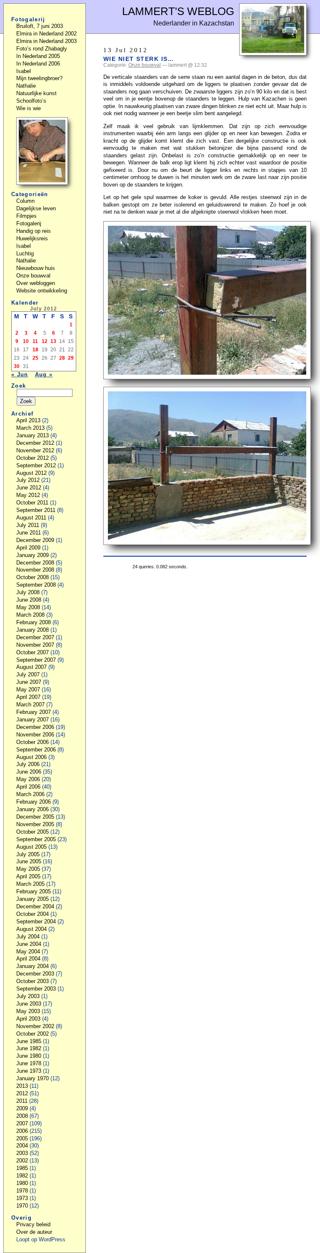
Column (25, 201)
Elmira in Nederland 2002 (46, 33)
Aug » (44, 374)
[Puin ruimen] (273, 53)
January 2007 (32, 719)
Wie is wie (28, 108)
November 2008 (35, 570)
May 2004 (28, 951)
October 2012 (32, 458)
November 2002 (35, 1026)
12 (45, 341)
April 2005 (28, 876)
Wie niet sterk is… (138, 58)
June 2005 (28, 861)
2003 (22, 1153)
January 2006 (32, 809)
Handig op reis (33, 231)
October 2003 (32, 981)
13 (53, 341)
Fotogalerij (28, 223)
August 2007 (31, 667)
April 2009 (28, 548)
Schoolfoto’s (31, 101)
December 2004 (35, 906)
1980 (22, 1183)
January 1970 (32, 1078)
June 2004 (28, 944)
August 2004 (31, 929)
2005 (22, 1138)
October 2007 (32, 652)
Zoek (18, 386)
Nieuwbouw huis (35, 268)
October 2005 (32, 832)
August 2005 (31, 847)
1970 (22, 1206)
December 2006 (35, 727)
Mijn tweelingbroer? (39, 78)
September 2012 (36, 465)
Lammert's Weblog (178, 11)
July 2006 (28, 764)
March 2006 (30, 794)
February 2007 (33, 712)
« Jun (19, 374)
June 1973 (28, 1071)
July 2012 (28, 480)
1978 (22, 1190)
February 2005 (33, 891)
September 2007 (36, 660)
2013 (22, 1086)
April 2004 (28, 959)
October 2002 (32, 1034)
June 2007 (28, 682)
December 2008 (35, 563)
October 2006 (32, 742)
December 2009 (35, 540)
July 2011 (27, 525)
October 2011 (32, 502)
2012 (22, 1093)
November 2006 (35, 734)
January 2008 (32, 630)
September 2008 (36, 585)
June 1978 (28, 1063)
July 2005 (28, 854)
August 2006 (31, 757)
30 (17, 366)
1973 (22, 1198)
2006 (22, 1131)
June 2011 (28, 532)
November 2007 (35, 645)
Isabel (23, 71)
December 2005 (35, 817)
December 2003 (35, 974)
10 (26, 341)
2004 (22, 1145)
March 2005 (30, 884)
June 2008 (28, 600)
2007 (22, 1123)
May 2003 (28, 1011)
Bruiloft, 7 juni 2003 (39, 26)
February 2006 (33, 802)
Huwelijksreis (32, 238)
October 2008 (32, 577)
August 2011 (31, 517)
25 (35, 358)
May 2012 (28, 495)
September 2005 (36, 839)
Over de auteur (34, 1232)
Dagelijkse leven (36, 208)
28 (62, 358)
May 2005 (28, 869)
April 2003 (28, 1019)
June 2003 (28, 1004)
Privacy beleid (33, 1224)
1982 (22, 1175)
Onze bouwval (144, 65)
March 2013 (30, 428)
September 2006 (36, 749)
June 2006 (28, 772)
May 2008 (28, 607)
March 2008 (30, 615)
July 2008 (28, 592)
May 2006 (28, 779)
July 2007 (28, 674)
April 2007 (28, 697)
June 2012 (28, 487)
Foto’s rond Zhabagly (41, 48)
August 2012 (31, 473)
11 (35, 341)
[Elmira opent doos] (42, 183)
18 (35, 350)
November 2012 (35, 450)
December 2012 (35, 443)
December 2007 (35, 637)
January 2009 (32, 555)
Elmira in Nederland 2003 (46, 41)
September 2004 (36, 921)
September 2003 (36, 989)
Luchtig (25, 253)
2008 (22, 1116)
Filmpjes (26, 216)
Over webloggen (35, 283)
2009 (22, 1108)
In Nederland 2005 (38, 56)
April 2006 (28, 787)
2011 (22, 1101)
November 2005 (35, 824)
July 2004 (28, 936)
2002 (22, 1160)
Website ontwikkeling (41, 290)
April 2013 (28, 420)
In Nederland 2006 (38, 64)
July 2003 (28, 996)
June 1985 (28, 1041)
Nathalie (26, 86)
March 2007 (30, 704)
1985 (22, 1168)
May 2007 (28, 689)
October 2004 (32, 914)
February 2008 (33, 622)
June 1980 (28, 1056)
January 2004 (32, 966)
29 (71, 358)
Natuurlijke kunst (36, 93)
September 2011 (35, 510)
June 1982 (28, 1048)
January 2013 (32, 435)
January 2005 (32, 899)
